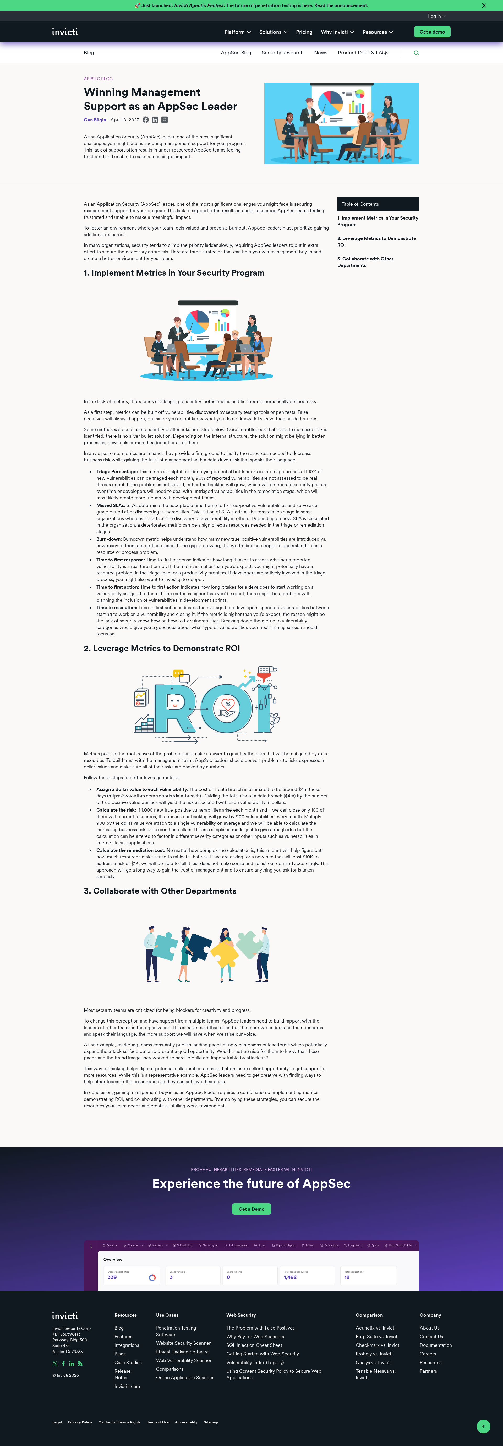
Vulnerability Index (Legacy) (255, 1362)
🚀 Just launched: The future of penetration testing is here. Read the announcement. (251, 5)
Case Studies (128, 1362)
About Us (429, 1328)
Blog (89, 52)
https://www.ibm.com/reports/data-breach (154, 796)
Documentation (436, 1345)
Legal (57, 1422)
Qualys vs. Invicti (373, 1362)
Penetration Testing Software (176, 1331)
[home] (65, 32)
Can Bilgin (95, 119)
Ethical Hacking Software (182, 1351)
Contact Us (431, 1336)
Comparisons (169, 1369)
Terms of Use (158, 1422)
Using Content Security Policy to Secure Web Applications (273, 1374)
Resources (430, 1362)
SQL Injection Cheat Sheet (254, 1345)
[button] (437, 16)
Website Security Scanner (183, 1343)
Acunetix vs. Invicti (375, 1328)
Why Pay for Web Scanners (255, 1336)
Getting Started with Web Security (262, 1353)
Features (123, 1336)
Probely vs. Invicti (374, 1353)
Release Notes (122, 1374)
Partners (428, 1371)
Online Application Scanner (185, 1377)
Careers (428, 1353)
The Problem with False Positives (260, 1328)
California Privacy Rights (120, 1422)
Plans (119, 1353)
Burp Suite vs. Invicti (377, 1336)
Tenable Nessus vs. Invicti (376, 1374)
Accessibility (186, 1422)
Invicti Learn (127, 1386)
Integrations (126, 1345)
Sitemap (211, 1422)
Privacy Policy (80, 1422)
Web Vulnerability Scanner (183, 1360)
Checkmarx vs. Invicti (378, 1345)
